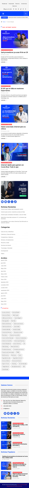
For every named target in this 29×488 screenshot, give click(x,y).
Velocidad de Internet (16, 366)
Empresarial (11, 3)
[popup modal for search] (26, 13)
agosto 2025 (4, 293)
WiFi (24, 366)
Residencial (4, 3)
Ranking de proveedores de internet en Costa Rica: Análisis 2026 (15, 457)
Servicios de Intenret (16, 360)
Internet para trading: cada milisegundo (20, 425)
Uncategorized (4, 250)
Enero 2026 (3, 279)
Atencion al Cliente (6, 315)
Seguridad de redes (6, 358)
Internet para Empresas (19, 340)
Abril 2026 (3, 271)
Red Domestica (5, 355)
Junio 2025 (3, 298)
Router (20, 355)
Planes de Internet (15, 346)
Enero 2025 (3, 304)
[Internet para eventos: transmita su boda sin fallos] (6, 435)
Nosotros (18, 3)
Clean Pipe (13, 320)
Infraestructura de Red (15, 335)
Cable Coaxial (15, 315)
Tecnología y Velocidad (6, 248)
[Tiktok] (20, 9)
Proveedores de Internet (18, 349)
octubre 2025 (4, 287)
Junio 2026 (3, 265)
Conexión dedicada (6, 329)
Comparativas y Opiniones (7, 237)
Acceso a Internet (6, 312)
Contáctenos (24, 3)
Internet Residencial (6, 343)
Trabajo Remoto (5, 366)
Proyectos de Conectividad (8, 352)
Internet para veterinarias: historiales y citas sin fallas (13, 214)
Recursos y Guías (5, 242)
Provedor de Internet (6, 349)
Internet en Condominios (21, 338)
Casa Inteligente (18, 318)
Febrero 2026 (4, 276)
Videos (2, 253)
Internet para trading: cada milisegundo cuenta (12, 209)
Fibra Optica (4, 335)
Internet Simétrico (17, 343)
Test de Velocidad (23, 363)
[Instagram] (8, 201)
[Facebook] (2, 201)
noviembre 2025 (5, 285)
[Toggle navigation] (3, 13)
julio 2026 (3, 263)
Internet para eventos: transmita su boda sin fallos (13, 212)
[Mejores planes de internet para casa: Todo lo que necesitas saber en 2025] (6, 475)
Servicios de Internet (5, 86)
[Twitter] (25, 9)
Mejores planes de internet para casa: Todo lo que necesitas (20, 475)
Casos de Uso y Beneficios (6, 124)
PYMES (17, 352)
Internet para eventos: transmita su (19, 435)
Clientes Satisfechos (6, 323)
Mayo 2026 (3, 268)
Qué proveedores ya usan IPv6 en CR (14, 52)
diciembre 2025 (4, 282)
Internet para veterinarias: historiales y (20, 444)
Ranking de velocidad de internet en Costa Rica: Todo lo (19, 466)
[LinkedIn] (5, 201)
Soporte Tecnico (5, 363)
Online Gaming (5, 346)
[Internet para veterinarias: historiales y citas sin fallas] (6, 445)
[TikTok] (15, 201)
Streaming (14, 363)
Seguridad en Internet (17, 358)
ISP (24, 343)
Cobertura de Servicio (6, 326)
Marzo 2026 (4, 274)
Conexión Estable (16, 329)
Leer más (3, 62)
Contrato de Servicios (7, 332)
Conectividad (16, 326)
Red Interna (13, 355)
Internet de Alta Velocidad (7, 338)
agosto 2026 (4, 260)
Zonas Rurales (5, 369)
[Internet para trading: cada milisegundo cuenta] (6, 425)
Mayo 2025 (3, 301)
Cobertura (14, 6)
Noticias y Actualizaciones (7, 240)
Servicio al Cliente (6, 360)
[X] (12, 201)
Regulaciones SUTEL (11, 486)
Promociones (19, 486)
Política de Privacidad (21, 484)
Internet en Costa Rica (7, 340)
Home (4, 21)
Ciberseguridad (5, 320)
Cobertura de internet (18, 323)
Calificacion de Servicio (7, 318)
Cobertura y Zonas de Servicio (8, 234)
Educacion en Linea (18, 332)
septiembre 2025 (5, 290)
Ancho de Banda (15, 312)
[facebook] (13, 9)
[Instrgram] (18, 9)
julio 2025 (3, 296)
